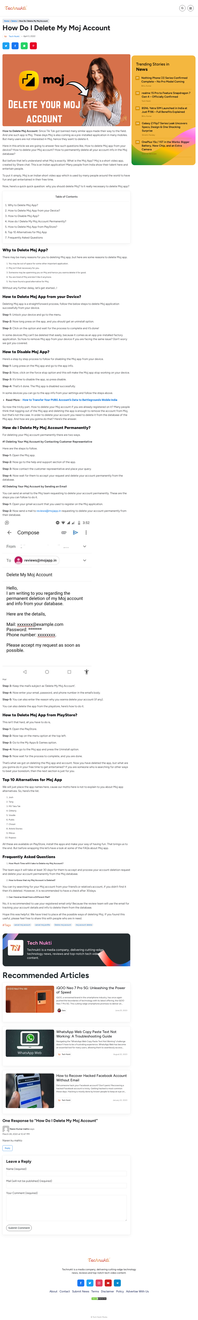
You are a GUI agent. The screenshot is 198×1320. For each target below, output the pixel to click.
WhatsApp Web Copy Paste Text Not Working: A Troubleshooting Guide (86, 1034)
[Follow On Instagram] (99, 1283)
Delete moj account (63, 925)
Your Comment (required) (22, 1193)
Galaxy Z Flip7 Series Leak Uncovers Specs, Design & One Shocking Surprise (164, 127)
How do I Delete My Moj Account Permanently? (37, 221)
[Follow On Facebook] (80, 1283)
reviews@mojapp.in (49, 511)
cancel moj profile (42, 925)
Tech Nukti (14, 36)
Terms (95, 1291)
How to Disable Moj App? (23, 216)
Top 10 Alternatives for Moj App (27, 232)
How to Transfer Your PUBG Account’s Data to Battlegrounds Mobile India (70, 399)
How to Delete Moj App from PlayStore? (32, 226)
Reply (7, 1148)
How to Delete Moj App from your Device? (34, 210)
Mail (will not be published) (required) (29, 1181)
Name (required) (16, 1169)
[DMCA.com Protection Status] (99, 1298)
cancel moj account (22, 925)
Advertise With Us (137, 1291)
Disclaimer (107, 1291)
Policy (120, 1291)
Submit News (80, 1291)
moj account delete (84, 925)
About (53, 1291)
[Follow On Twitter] (89, 1283)
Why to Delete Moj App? (23, 205)
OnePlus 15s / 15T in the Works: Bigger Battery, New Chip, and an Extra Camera (165, 145)
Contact (65, 1291)
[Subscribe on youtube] (108, 1283)
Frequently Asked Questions (25, 237)
